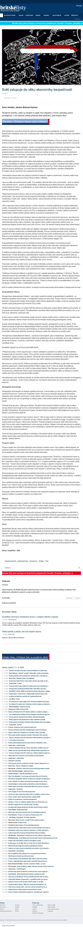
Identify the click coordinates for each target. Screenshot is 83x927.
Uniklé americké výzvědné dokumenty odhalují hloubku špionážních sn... (29, 750)
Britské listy (14, 8)
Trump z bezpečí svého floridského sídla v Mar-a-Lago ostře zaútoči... (28, 858)
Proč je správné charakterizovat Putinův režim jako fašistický (27, 717)
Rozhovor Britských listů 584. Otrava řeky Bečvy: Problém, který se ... (29, 748)
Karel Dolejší (12, 809)
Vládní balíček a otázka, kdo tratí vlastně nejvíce (21, 631)
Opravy (34, 909)
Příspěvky (74, 15)
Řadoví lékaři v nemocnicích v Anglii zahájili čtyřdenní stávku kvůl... (28, 694)
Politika (17, 907)
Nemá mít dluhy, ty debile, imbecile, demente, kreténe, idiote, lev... (35, 866)
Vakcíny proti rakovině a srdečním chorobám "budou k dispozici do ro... (28, 763)
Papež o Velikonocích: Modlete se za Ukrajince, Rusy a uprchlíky (26, 732)
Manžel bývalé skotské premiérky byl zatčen (21, 856)
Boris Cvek (11, 634)
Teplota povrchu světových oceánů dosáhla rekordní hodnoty (26, 755)
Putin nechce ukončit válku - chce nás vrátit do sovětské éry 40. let (27, 887)
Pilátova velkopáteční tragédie (24, 766)
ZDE (18, 550)
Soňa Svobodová (14, 707)
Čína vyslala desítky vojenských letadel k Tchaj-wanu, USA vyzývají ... (28, 735)
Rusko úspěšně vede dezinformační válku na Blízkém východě (27, 719)
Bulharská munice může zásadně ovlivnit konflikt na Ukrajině (25, 882)
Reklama (34, 911)
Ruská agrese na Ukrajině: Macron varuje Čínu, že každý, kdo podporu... (29, 843)
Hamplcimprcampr (22, 809)
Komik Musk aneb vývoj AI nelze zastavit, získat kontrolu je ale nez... (38, 838)
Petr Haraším (12, 866)
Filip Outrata (11, 768)
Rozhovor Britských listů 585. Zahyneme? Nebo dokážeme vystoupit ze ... (30, 737)
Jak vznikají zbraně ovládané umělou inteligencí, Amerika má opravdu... (29, 714)
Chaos (18, 699)
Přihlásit (79, 6)
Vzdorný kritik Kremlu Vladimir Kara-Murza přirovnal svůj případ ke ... (29, 686)
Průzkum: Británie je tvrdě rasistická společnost (22, 727)
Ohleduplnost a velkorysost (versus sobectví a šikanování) (34, 835)
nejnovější (69, 598)
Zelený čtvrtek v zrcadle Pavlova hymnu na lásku (30, 820)
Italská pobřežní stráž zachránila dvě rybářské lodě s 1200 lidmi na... (28, 676)
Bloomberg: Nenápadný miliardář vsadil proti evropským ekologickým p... (29, 779)
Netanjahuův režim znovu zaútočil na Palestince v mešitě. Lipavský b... (28, 830)
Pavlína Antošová (13, 773)
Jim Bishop (12, 817)
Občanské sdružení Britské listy (20, 920)
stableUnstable (20, 745)
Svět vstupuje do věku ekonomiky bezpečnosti (21, 791)
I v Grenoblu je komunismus (16, 740)
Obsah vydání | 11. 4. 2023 (13, 667)
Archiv (21, 15)
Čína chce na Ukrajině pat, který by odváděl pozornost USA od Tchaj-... (28, 876)
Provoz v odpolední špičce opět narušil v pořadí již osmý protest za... (28, 861)
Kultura (2, 909)
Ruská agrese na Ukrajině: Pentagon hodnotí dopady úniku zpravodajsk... (30, 722)
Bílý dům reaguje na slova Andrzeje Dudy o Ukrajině (23, 804)
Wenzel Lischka (12, 822)
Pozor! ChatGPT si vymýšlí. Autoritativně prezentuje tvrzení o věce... (28, 781)
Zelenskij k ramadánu (14, 761)
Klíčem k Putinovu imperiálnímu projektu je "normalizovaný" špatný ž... (28, 892)
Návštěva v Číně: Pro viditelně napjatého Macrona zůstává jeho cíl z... (28, 802)
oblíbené (77, 598)
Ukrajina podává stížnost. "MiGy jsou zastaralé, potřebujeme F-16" (27, 884)
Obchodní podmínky (37, 913)
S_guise (19, 683)
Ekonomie (3, 907)
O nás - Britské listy (37, 905)
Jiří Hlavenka (12, 835)
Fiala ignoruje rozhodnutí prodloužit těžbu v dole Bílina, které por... (28, 689)
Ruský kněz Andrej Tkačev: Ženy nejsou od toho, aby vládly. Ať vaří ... (29, 681)
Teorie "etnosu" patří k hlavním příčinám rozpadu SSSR (24, 797)
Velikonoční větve (28, 771)
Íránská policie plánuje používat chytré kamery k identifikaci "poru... (27, 743)
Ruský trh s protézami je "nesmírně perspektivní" (22, 799)
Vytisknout (8, 567)
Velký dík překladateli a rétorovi (28, 773)
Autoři (66, 15)
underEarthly (20, 758)
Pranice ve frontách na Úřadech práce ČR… (30, 815)
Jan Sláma (12, 699)
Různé (17, 911)
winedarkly (19, 789)
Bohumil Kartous (13, 838)
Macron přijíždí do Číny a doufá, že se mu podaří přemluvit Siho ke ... (27, 853)
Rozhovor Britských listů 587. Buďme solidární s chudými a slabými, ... (28, 712)
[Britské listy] (25, 122)
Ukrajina (41, 561)
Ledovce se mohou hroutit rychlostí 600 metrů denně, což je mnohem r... (29, 848)
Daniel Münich (12, 619)
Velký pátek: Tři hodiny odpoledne (26, 817)
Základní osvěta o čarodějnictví (25, 678)
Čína (47, 561)
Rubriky (47, 15)
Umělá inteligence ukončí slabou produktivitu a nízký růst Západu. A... (28, 784)
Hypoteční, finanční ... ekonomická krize (16, 561)
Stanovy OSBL (52, 905)
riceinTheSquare (21, 869)
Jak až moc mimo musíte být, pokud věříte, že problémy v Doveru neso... (29, 794)
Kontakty (34, 907)
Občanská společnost (6, 911)
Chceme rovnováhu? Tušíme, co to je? (34, 864)
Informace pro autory (53, 909)
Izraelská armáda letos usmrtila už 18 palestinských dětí (25, 696)
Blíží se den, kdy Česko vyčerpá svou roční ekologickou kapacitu (27, 812)
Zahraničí (2, 905)
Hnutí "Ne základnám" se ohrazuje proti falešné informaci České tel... (28, 776)
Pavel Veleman (13, 673)
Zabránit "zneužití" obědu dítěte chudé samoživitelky (33, 673)
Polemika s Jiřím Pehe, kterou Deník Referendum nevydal (32, 768)
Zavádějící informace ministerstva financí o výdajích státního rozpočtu (30, 616)
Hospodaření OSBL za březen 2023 (18, 709)
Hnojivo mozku (22, 822)
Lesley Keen (12, 683)
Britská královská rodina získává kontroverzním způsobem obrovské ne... (29, 828)
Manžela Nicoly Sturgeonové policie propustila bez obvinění (25, 846)
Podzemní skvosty (25, 707)
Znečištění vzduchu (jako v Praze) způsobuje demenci (23, 825)
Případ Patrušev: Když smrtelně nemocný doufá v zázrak (24, 889)
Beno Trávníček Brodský (15, 771)
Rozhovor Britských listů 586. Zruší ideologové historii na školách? (27, 730)
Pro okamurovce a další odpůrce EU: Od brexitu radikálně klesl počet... (29, 701)
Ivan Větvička (12, 874)
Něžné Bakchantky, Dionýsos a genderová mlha (31, 874)
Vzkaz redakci (51, 907)
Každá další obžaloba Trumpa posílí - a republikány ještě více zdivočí (28, 879)
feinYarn (19, 725)
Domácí (17, 905)
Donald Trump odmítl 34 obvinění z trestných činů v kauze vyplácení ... (28, 871)
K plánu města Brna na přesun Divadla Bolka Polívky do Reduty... (27, 833)
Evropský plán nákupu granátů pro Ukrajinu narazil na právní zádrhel (28, 807)
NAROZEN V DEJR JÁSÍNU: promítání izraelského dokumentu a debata (29, 691)
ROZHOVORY (29, 15)
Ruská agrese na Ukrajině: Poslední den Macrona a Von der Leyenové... (28, 786)
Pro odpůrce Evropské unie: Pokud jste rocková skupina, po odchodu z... (30, 704)
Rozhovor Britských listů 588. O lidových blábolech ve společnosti (28, 670)
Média (17, 909)
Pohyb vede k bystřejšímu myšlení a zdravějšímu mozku (24, 840)
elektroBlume (20, 851)
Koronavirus (33, 561)
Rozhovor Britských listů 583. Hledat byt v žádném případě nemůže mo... (30, 753)
